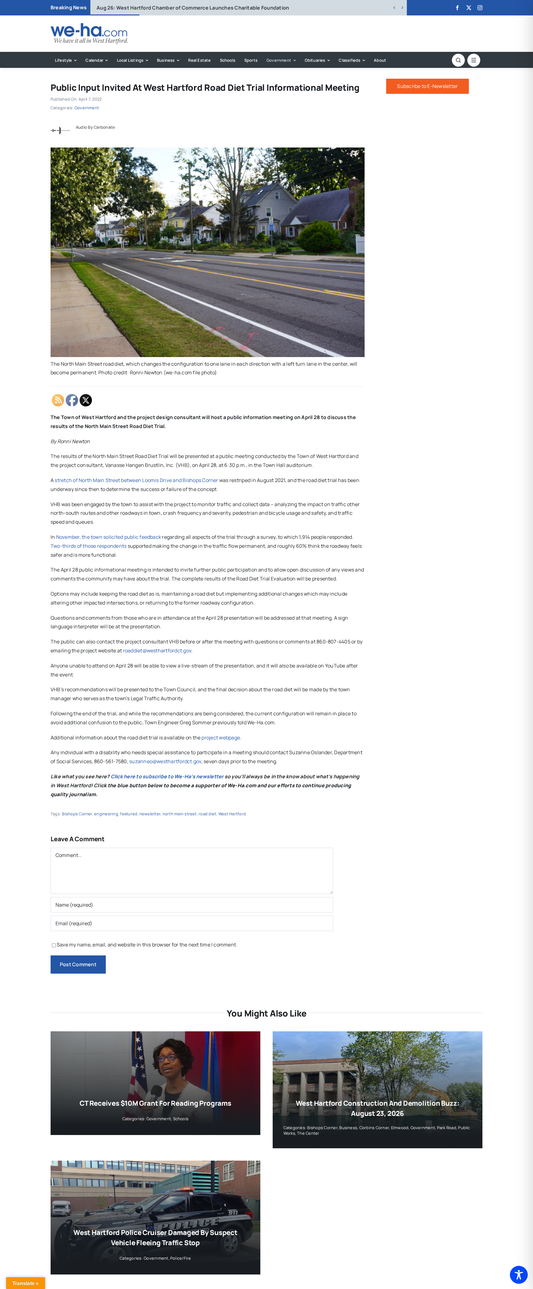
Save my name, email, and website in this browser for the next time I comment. (147, 944)
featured (128, 814)
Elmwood (400, 1127)
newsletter (149, 814)
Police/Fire (180, 1258)
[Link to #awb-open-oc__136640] (473, 60)
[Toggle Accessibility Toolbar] (518, 1274)
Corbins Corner (374, 1127)
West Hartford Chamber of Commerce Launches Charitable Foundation (193, 7)
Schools (181, 1118)
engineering (106, 814)
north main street (180, 814)
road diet (207, 814)
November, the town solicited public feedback (108, 537)
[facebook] (457, 7)
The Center (308, 1133)
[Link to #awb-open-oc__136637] (458, 60)
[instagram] (479, 7)
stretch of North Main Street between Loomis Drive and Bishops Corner (136, 480)
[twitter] (468, 7)
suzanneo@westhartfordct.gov (165, 761)
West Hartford (232, 814)
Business (348, 1127)
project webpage (220, 737)
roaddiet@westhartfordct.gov (157, 650)
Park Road (446, 1127)
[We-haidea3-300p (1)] (89, 25)
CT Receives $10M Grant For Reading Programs (155, 1103)
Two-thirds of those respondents (88, 546)
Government (87, 107)
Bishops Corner (77, 814)
